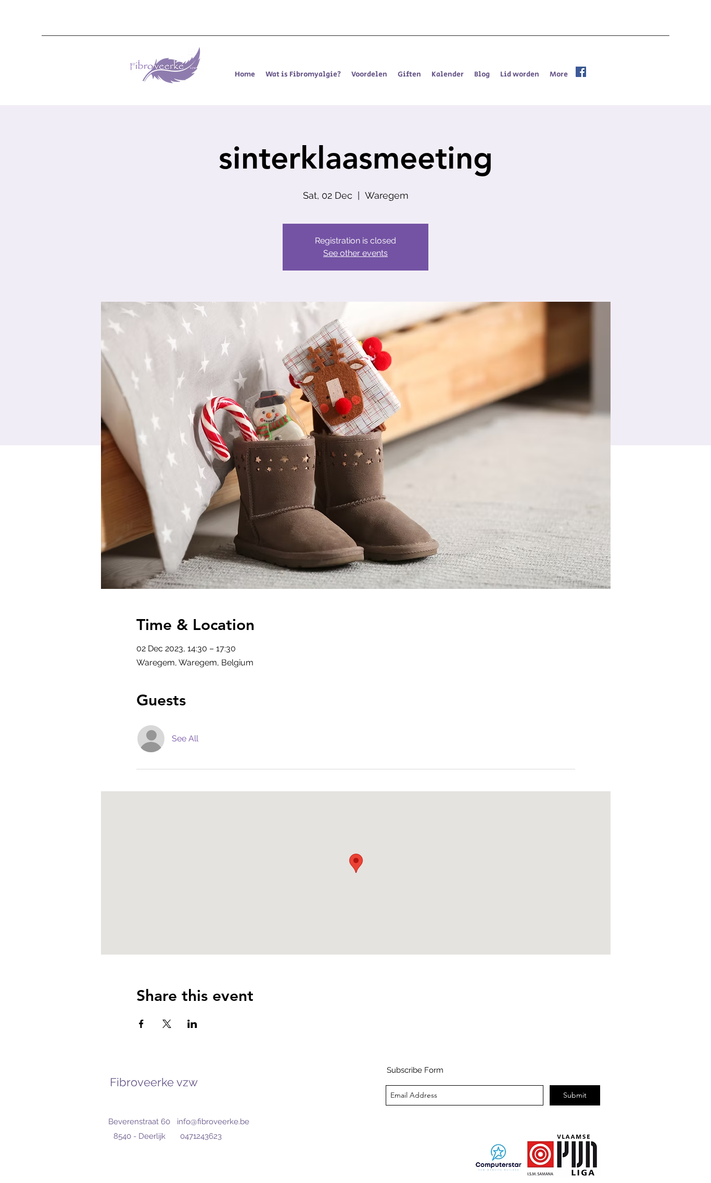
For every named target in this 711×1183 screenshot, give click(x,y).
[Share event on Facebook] (141, 1024)
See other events (355, 253)
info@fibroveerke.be (213, 1121)
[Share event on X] (167, 1024)
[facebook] (581, 72)
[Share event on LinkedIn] (192, 1024)
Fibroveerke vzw (154, 1082)
